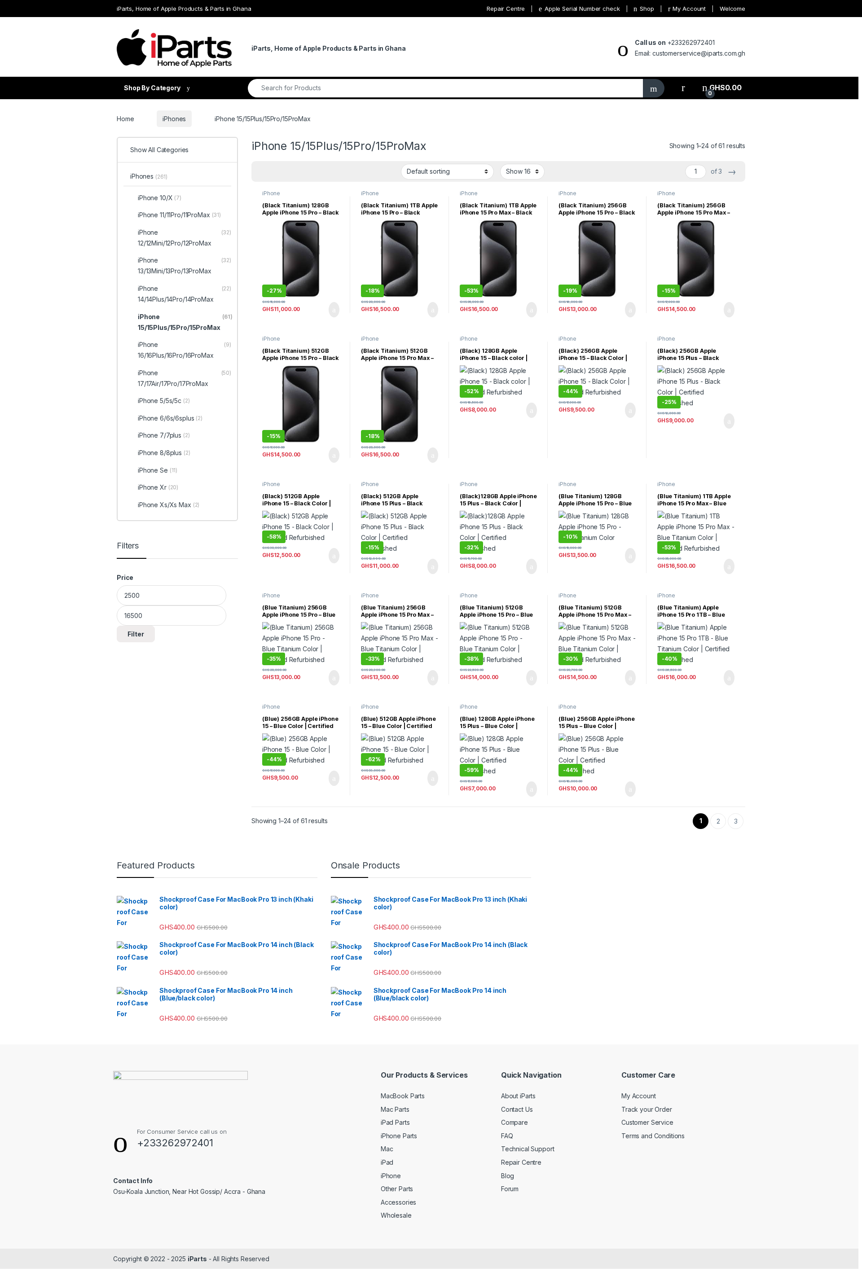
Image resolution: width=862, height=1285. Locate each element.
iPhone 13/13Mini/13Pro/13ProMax (184, 265)
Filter (136, 634)
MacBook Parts (403, 1096)
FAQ (507, 1136)
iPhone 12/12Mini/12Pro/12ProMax (184, 237)
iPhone (391, 1176)
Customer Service (647, 1122)
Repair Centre (506, 8)
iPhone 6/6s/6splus (170, 418)
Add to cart (333, 309)
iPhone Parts (399, 1136)
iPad (387, 1162)
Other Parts (397, 1189)
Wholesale (396, 1215)
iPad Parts (395, 1122)
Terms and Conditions (653, 1136)
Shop (647, 8)
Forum (510, 1189)
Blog (507, 1176)
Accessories (398, 1202)
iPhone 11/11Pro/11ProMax (179, 215)
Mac (387, 1149)
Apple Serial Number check (582, 8)
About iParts (518, 1096)
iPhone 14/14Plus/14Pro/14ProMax (184, 294)
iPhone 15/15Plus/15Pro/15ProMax (295, 196)
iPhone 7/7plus (164, 435)
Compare (514, 1122)
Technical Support (527, 1149)
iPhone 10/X (159, 198)
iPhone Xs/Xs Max (168, 505)
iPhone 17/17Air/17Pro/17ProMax (184, 378)
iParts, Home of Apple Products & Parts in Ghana (184, 8)
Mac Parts (395, 1109)
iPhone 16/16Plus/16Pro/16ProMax (184, 350)
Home (125, 119)
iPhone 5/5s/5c (164, 400)
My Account (689, 8)
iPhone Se (157, 470)
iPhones (174, 119)
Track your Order (646, 1109)
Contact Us (517, 1109)
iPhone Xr (158, 487)
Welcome (732, 8)
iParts (197, 1259)
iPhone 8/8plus (164, 452)
